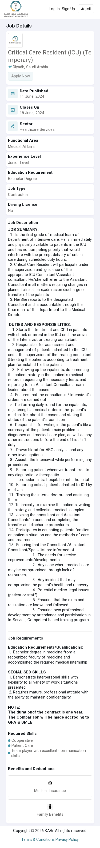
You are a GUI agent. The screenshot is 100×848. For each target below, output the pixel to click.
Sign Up (68, 8)
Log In (54, 8)
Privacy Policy (67, 839)
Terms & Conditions (38, 839)
